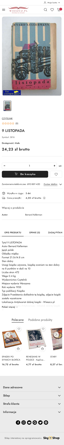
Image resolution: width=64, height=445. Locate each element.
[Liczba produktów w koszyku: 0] (58, 10)
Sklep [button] (6, 396)
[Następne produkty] (56, 334)
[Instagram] (23, 422)
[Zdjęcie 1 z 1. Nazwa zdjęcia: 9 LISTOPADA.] (7, 106)
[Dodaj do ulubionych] (56, 174)
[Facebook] (18, 422)
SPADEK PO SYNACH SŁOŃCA (11, 358)
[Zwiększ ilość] (54, 166)
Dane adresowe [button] (13, 387)
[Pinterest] (46, 422)
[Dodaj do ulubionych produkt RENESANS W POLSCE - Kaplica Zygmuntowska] (43, 329)
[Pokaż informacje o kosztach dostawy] (44, 198)
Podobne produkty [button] (40, 320)
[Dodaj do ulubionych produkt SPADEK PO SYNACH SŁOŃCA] (18, 329)
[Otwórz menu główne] (3, 9)
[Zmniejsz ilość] (4, 166)
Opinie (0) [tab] (34, 232)
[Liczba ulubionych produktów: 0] (52, 10)
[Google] (35, 422)
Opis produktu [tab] (12, 232)
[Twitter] (40, 422)
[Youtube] (29, 422)
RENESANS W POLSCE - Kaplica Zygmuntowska (34, 358)
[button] (10, 123)
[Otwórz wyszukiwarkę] (45, 10)
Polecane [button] (18, 320)
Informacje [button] (9, 412)
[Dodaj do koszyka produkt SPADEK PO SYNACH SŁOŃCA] (18, 348)
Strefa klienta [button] (11, 404)
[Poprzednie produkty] (8, 334)
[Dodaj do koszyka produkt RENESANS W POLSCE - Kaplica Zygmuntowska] (42, 348)
